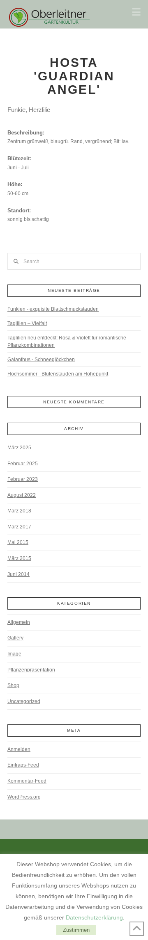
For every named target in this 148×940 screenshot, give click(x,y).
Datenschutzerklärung (94, 917)
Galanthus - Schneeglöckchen (41, 359)
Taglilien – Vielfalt (27, 323)
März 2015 (19, 558)
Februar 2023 (22, 479)
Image (14, 654)
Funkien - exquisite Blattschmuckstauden (53, 309)
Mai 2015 (17, 542)
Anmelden (18, 749)
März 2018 (19, 511)
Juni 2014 (18, 574)
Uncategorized (23, 701)
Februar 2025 (22, 464)
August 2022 (21, 495)
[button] (136, 12)
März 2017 (19, 527)
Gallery (15, 638)
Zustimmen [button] (76, 930)
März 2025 (19, 448)
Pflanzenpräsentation (31, 670)
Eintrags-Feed (23, 765)
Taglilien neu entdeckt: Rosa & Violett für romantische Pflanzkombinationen (66, 341)
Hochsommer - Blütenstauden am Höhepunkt (57, 374)
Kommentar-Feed (26, 781)
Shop (13, 685)
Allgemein (18, 622)
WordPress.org (24, 797)
